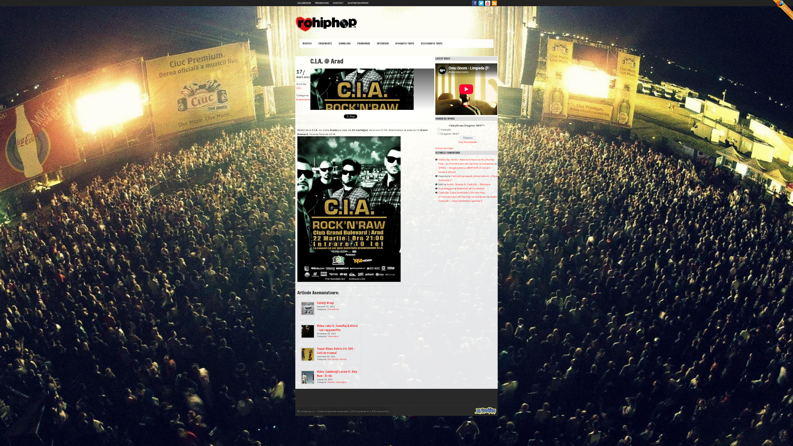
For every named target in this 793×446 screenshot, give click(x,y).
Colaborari (304, 3)
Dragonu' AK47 (450, 133)
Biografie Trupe (404, 43)
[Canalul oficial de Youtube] (487, 5)
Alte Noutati (332, 359)
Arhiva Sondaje (444, 148)
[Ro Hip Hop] (326, 31)
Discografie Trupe (432, 43)
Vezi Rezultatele (467, 142)
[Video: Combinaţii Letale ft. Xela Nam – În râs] (307, 377)
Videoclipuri (333, 336)
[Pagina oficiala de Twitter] (481, 5)
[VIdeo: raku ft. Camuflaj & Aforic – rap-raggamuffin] (307, 331)
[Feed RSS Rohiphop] (494, 5)
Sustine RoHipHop (358, 3)
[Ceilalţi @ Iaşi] (307, 308)
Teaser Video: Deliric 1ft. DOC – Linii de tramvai (336, 351)
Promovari (363, 43)
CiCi (298, 88)
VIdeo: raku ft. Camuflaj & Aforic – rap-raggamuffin (337, 328)
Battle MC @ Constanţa (470, 188)
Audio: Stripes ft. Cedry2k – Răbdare (468, 184)
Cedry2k (446, 129)
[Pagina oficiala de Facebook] (474, 5)
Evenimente (325, 43)
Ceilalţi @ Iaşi (325, 303)
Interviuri (383, 43)
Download (345, 43)
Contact (338, 3)
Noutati (307, 43)
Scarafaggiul (446, 188)
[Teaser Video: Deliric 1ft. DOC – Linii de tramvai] (307, 354)
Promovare (322, 3)
